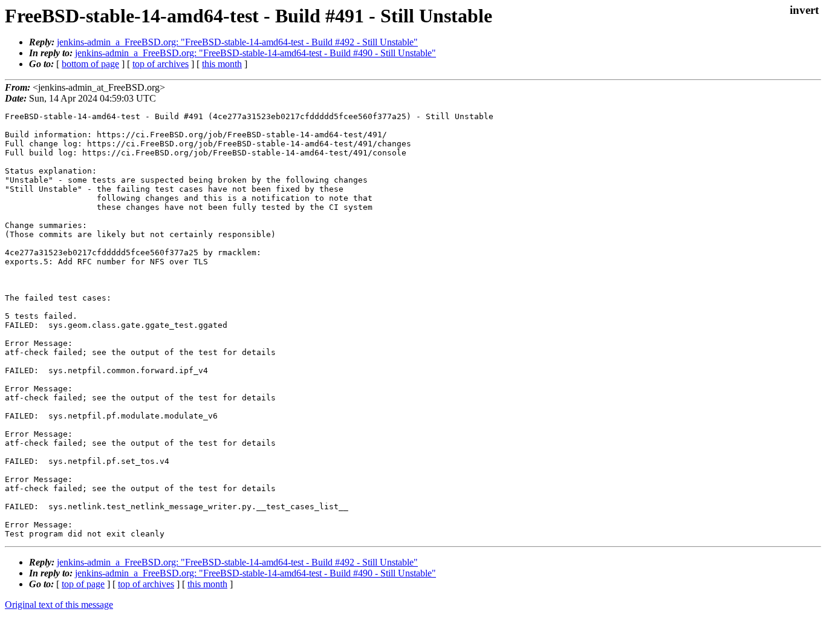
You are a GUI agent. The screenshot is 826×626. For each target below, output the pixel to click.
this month (222, 64)
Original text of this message (59, 604)
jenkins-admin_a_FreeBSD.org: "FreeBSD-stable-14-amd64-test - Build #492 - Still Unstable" (237, 42)
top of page (83, 584)
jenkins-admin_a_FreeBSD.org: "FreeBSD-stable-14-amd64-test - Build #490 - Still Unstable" (255, 53)
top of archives (160, 64)
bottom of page (90, 64)
